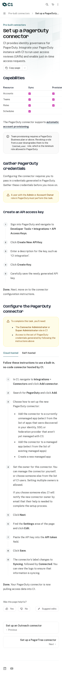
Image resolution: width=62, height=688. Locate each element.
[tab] (10, 352)
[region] (31, 100)
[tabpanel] (31, 476)
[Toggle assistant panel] (53, 4)
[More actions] (57, 4)
